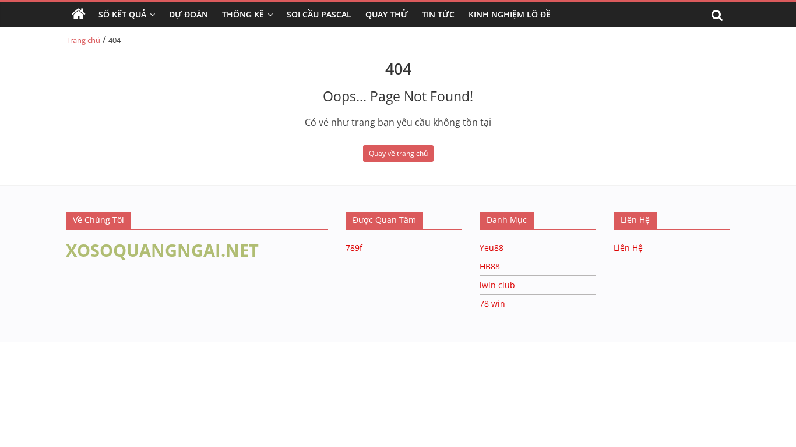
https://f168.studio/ (112, 347)
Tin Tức (438, 14)
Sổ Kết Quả (122, 14)
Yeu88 (491, 247)
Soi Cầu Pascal (319, 14)
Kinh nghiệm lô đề (510, 14)
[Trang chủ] (78, 14)
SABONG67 (24, 360)
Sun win (74, 360)
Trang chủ (83, 40)
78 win (492, 303)
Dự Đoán (188, 14)
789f (354, 247)
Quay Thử (386, 14)
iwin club (497, 284)
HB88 (490, 266)
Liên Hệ (628, 247)
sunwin (141, 375)
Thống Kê (243, 14)
